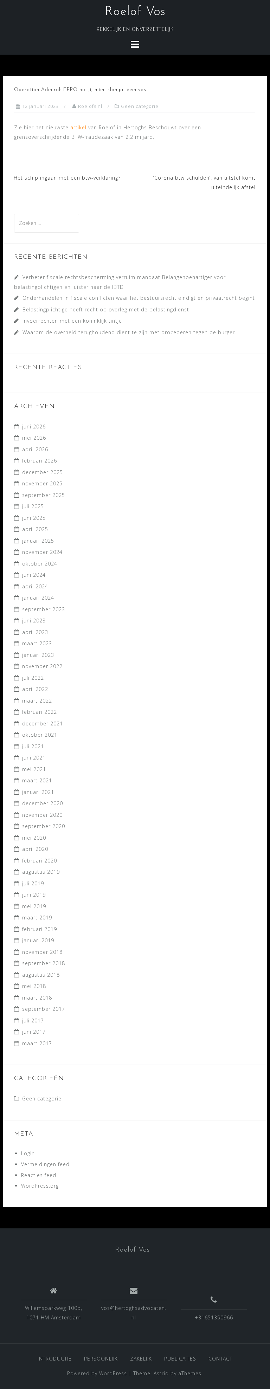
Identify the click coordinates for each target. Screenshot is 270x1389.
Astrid (161, 1373)
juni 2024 (34, 574)
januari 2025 (38, 540)
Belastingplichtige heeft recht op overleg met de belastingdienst (105, 309)
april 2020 (35, 849)
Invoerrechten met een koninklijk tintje (72, 320)
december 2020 (42, 803)
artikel (78, 127)
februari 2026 (39, 460)
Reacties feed (38, 1175)
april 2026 (35, 449)
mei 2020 (34, 837)
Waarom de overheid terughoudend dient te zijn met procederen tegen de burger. (129, 332)
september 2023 (43, 609)
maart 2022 (37, 700)
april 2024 (35, 586)
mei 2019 (34, 906)
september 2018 (43, 963)
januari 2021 (38, 792)
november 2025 (42, 483)
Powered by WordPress (97, 1373)
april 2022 (35, 689)
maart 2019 (37, 917)
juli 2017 (33, 1020)
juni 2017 (34, 1031)
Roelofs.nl (90, 106)
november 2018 (42, 952)
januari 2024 (38, 597)
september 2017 (43, 1009)
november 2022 (42, 666)
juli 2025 (33, 506)
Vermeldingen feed (45, 1164)
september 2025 (43, 495)
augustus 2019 (41, 871)
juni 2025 (34, 518)
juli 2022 (33, 677)
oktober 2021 (39, 734)
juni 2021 (34, 757)
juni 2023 (34, 620)
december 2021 (42, 723)
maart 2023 (37, 643)
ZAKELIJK (141, 1358)
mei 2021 (34, 769)
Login (28, 1153)
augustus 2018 (41, 974)
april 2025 (35, 529)
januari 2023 (38, 655)
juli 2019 (33, 883)
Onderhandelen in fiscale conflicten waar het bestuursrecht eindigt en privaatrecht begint (138, 298)
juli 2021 (33, 746)
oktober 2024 (39, 563)
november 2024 (42, 552)
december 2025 (42, 472)
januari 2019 (38, 940)
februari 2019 (39, 929)
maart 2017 (37, 1043)
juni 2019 (34, 894)
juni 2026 (34, 426)
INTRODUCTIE (55, 1358)
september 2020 (43, 826)
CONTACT (220, 1358)
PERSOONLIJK (101, 1358)
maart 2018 (37, 997)
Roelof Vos (135, 12)
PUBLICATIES (180, 1358)
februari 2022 (39, 712)
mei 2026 (34, 437)
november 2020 (42, 815)
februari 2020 (39, 860)
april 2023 (35, 632)
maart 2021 (37, 780)
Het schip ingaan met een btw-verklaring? (67, 177)
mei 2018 (34, 986)
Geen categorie (140, 106)
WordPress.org (40, 1185)
